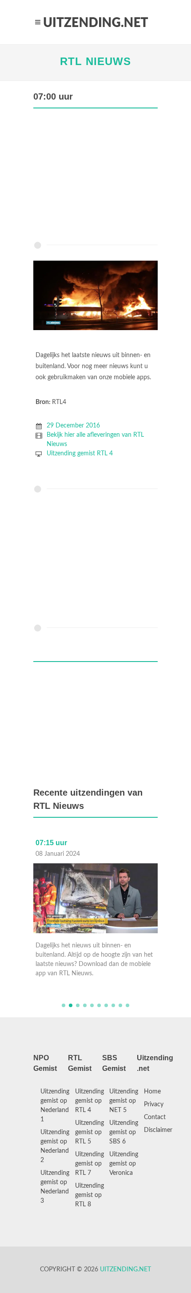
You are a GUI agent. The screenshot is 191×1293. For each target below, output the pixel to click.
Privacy (153, 1104)
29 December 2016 (73, 426)
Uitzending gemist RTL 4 (80, 453)
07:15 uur (51, 843)
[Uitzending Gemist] (95, 22)
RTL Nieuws (95, 61)
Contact (155, 1117)
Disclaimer (158, 1130)
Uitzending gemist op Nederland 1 (54, 1106)
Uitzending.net (125, 1269)
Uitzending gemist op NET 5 (123, 1101)
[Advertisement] (95, 177)
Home (152, 1092)
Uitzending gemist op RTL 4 (89, 1101)
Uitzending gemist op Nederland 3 (54, 1187)
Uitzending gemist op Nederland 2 (54, 1146)
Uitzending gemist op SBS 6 (123, 1132)
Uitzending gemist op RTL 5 (89, 1132)
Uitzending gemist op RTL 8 (89, 1195)
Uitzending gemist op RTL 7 (89, 1163)
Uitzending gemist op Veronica (123, 1163)
